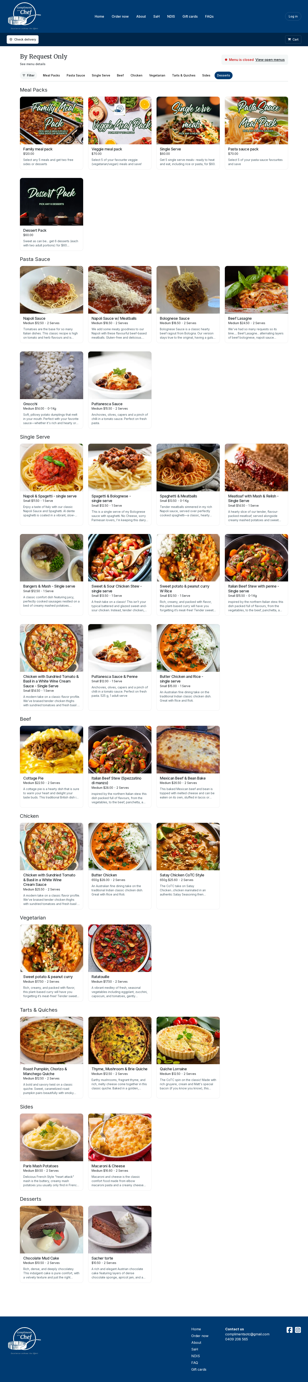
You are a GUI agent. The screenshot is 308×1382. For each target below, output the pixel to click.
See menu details (32, 64)
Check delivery (25, 39)
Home (99, 16)
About (141, 16)
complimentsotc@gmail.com (247, 1334)
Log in (293, 16)
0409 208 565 (236, 1339)
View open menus (270, 60)
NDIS (171, 16)
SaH (156, 16)
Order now (120, 16)
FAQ (194, 1363)
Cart (295, 39)
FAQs (209, 16)
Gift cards (190, 16)
